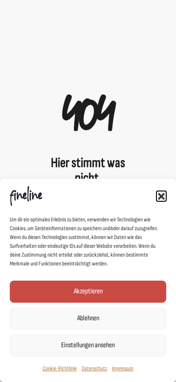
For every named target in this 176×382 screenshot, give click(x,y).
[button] (161, 196)
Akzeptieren (88, 291)
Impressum (122, 368)
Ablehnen (88, 318)
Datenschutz (94, 368)
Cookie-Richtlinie (60, 368)
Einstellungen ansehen (88, 345)
